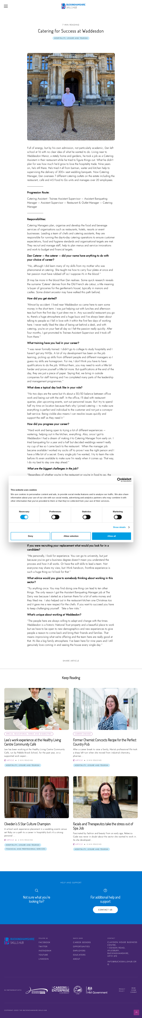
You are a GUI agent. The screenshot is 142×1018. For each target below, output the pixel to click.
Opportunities (81, 946)
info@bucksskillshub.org (121, 963)
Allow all (111, 536)
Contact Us (105, 909)
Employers (79, 950)
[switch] (55, 517)
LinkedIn (44, 959)
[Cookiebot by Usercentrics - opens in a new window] (119, 480)
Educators (79, 954)
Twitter (43, 946)
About (76, 959)
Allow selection (71, 536)
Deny (30, 536)
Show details (119, 527)
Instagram (45, 950)
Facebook (44, 942)
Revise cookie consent (133, 990)
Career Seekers (82, 942)
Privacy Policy (122, 990)
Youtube (43, 954)
